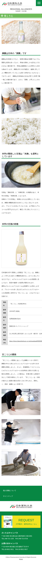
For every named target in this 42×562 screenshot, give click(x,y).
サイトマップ (8, 496)
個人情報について (9, 490)
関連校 (21, 559)
